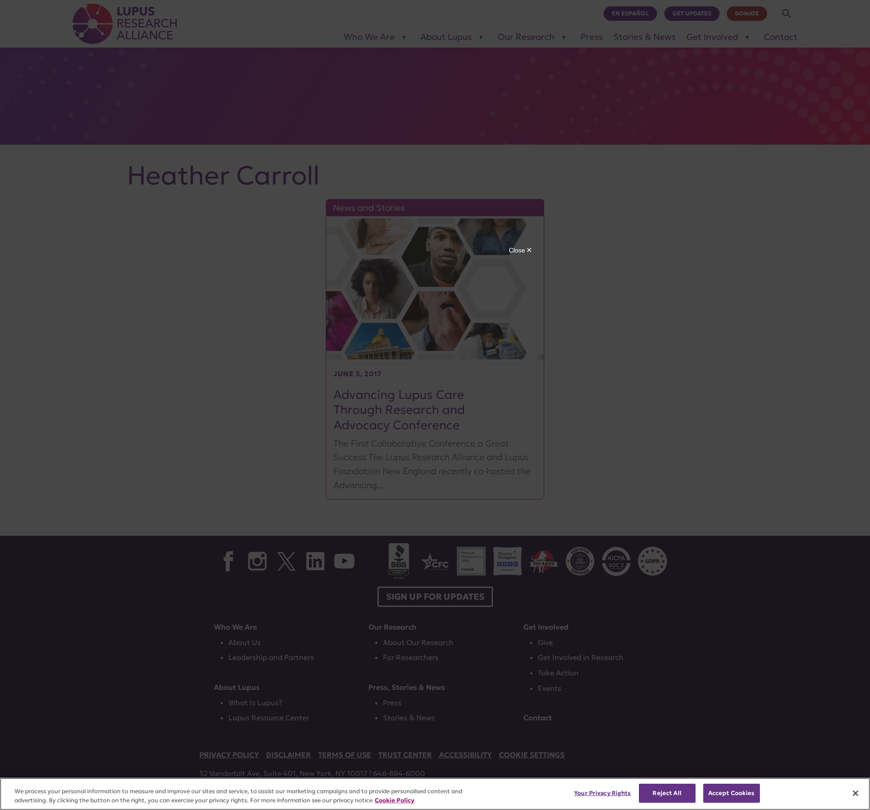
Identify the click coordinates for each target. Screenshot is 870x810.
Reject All (666, 793)
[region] (435, 794)
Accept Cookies (731, 793)
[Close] (855, 793)
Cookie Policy (395, 800)
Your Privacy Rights (602, 793)
